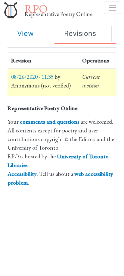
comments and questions (49, 121)
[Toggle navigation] (112, 8)
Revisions (80, 33)
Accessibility (22, 174)
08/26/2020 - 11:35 (32, 77)
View (25, 33)
